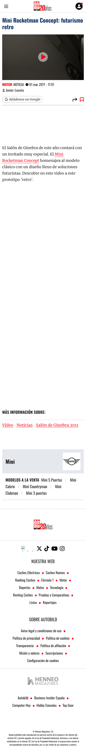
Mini (10, 461)
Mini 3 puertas (36, 493)
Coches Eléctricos (28, 572)
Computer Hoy (21, 705)
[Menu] (6, 6)
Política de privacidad (26, 638)
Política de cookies (58, 638)
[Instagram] (62, 548)
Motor (7, 84)
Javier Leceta (15, 90)
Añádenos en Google (24, 99)
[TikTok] (46, 548)
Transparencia (25, 645)
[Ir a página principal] (42, 6)
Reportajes (49, 602)
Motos (40, 587)
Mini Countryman (35, 486)
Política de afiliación (53, 645)
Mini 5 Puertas (51, 480)
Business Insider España (49, 697)
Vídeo (7, 425)
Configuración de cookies (43, 660)
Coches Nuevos (55, 572)
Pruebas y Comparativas (54, 595)
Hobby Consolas (47, 705)
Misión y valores (29, 653)
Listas (33, 602)
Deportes (24, 587)
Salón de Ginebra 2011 (57, 425)
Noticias (25, 425)
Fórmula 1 (47, 580)
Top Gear (68, 705)
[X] (39, 548)
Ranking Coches (25, 580)
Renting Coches (23, 595)
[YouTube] (54, 548)
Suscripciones (54, 653)
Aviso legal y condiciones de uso (41, 630)
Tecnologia (56, 587)
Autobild (23, 697)
